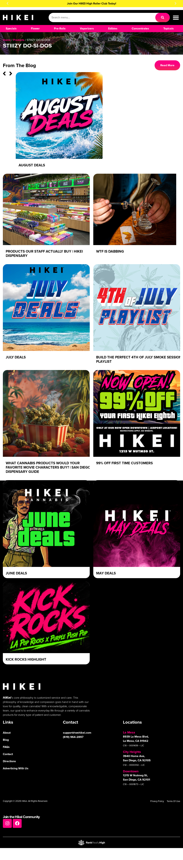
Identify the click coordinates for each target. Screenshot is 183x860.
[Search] (162, 17)
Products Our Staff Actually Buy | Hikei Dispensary (44, 253)
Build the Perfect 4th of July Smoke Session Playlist (139, 359)
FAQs (6, 747)
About (7, 733)
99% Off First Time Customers (124, 463)
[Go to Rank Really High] (91, 842)
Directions (9, 761)
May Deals (106, 573)
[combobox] (102, 17)
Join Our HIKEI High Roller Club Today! (91, 3)
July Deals (16, 357)
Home (7, 40)
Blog (6, 740)
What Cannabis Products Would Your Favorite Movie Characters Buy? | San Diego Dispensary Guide (48, 467)
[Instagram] (7, 823)
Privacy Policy (157, 801)
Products (18, 40)
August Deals (32, 165)
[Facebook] (17, 823)
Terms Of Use (173, 801)
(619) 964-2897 (73, 737)
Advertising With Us (15, 768)
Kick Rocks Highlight (26, 659)
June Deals (16, 573)
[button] (7, 3)
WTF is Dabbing (110, 251)
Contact (8, 754)
